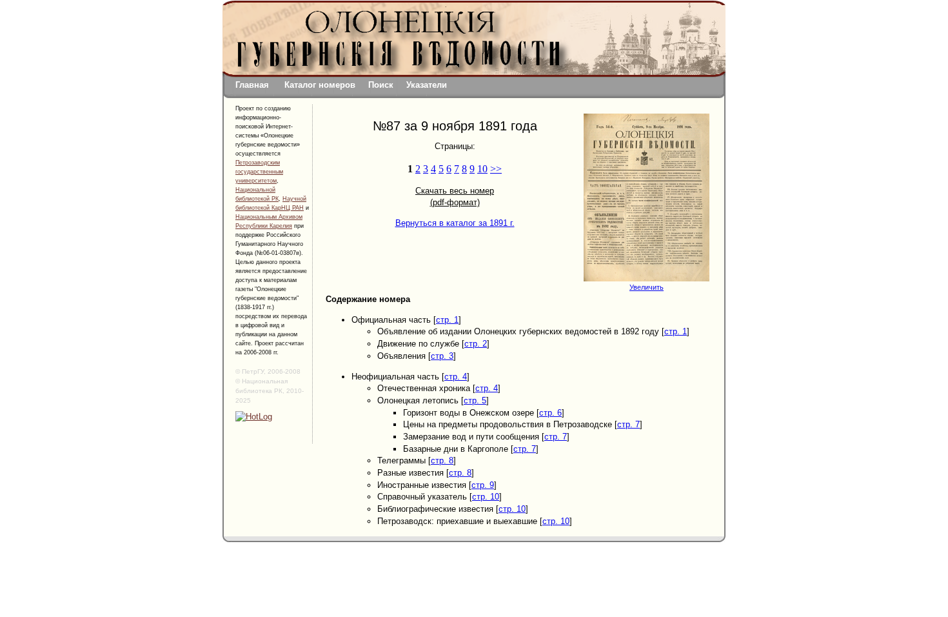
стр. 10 (485, 496)
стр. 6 (550, 413)
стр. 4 (455, 376)
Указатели (426, 85)
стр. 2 (475, 344)
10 (482, 168)
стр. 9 (482, 485)
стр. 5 (475, 400)
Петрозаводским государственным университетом (259, 171)
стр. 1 (447, 320)
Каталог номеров (319, 85)
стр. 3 (442, 356)
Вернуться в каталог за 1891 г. (455, 223)
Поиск (380, 85)
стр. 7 (628, 424)
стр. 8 (442, 460)
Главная (252, 85)
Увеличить (646, 287)
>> (496, 168)
